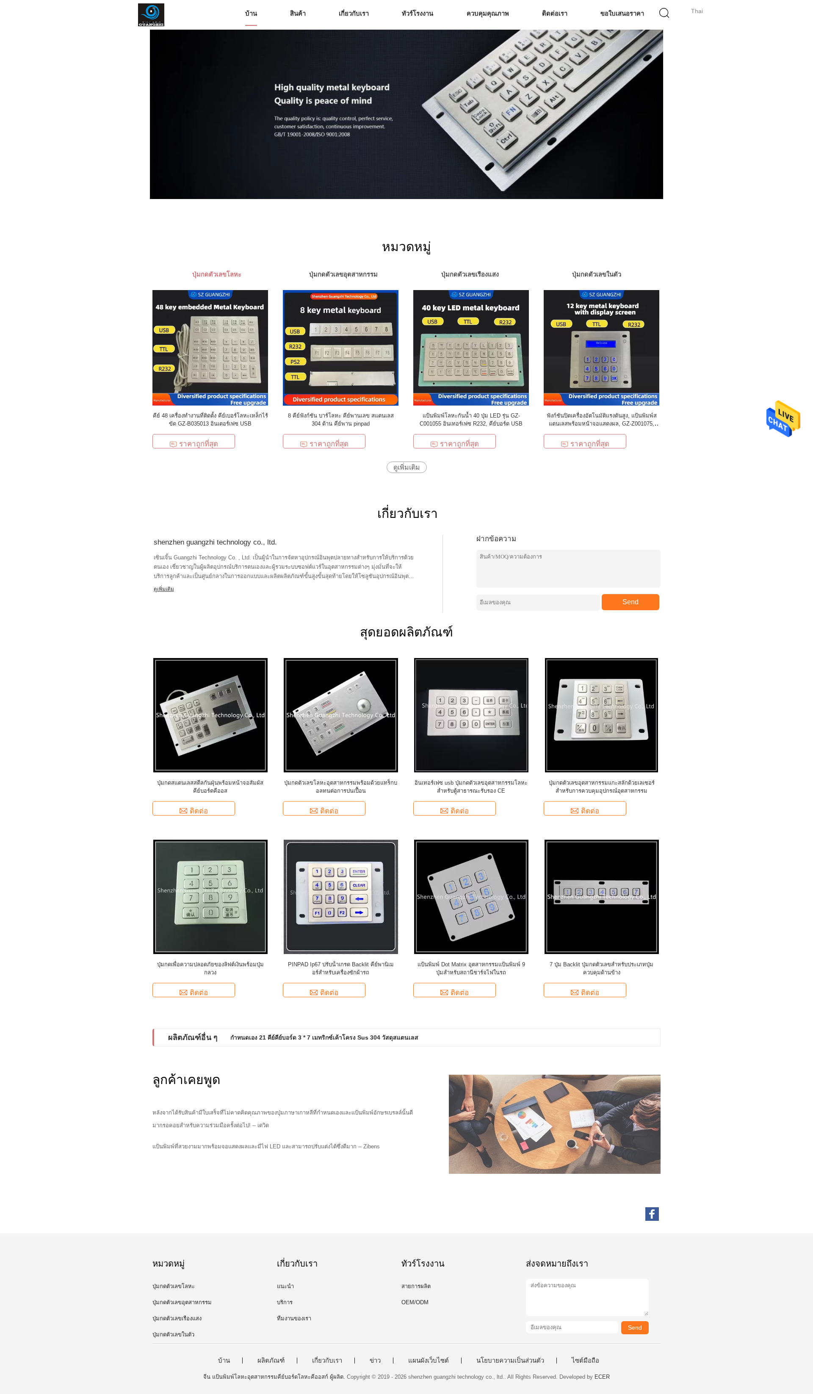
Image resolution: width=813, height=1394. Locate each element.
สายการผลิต (416, 1286)
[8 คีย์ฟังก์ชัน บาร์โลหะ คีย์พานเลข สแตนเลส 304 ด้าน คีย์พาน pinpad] (340, 347)
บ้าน (251, 13)
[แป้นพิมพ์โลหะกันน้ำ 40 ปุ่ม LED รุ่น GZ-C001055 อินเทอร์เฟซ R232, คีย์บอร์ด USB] (471, 347)
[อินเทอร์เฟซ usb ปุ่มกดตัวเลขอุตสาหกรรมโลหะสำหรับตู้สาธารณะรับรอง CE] (471, 714)
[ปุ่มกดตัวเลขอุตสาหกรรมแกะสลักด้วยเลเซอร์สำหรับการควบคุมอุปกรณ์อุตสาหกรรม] (601, 714)
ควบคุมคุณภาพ (488, 13)
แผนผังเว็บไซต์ (428, 1361)
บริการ (285, 1302)
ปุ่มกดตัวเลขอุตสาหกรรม (182, 1302)
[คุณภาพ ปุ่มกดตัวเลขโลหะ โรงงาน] (406, 114)
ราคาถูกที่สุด (198, 444)
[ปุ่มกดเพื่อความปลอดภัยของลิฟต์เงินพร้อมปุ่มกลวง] (210, 896)
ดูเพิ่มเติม (406, 467)
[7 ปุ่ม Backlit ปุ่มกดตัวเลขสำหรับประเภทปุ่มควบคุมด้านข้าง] (602, 896)
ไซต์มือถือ (585, 1361)
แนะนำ (285, 1286)
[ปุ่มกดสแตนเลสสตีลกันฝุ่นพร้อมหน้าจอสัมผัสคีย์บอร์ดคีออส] (210, 714)
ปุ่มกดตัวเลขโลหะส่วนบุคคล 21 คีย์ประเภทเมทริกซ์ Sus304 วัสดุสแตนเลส (326, 1037)
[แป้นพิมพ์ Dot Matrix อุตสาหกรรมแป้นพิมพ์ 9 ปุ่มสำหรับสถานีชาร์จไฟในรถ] (471, 896)
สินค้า (298, 13)
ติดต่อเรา (554, 13)
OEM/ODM (415, 1302)
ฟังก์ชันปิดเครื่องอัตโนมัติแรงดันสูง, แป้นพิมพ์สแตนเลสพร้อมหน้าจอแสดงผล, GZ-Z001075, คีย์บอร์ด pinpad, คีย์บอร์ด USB (602, 423)
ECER (602, 1377)
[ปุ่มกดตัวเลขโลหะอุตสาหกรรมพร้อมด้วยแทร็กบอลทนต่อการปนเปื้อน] (341, 714)
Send (630, 602)
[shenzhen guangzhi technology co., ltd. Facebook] (652, 1214)
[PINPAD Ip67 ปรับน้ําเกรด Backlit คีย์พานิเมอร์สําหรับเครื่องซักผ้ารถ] (341, 896)
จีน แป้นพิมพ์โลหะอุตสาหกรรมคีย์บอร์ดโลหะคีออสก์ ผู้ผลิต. (275, 1377)
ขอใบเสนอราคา (622, 13)
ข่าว (375, 1361)
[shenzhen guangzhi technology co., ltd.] (151, 14)
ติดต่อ (199, 811)
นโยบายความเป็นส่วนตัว (510, 1361)
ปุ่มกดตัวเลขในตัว (173, 1334)
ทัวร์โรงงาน (417, 13)
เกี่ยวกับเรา (354, 13)
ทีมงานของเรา (294, 1318)
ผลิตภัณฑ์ (271, 1361)
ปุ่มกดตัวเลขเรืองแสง (177, 1318)
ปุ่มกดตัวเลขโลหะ (173, 1286)
